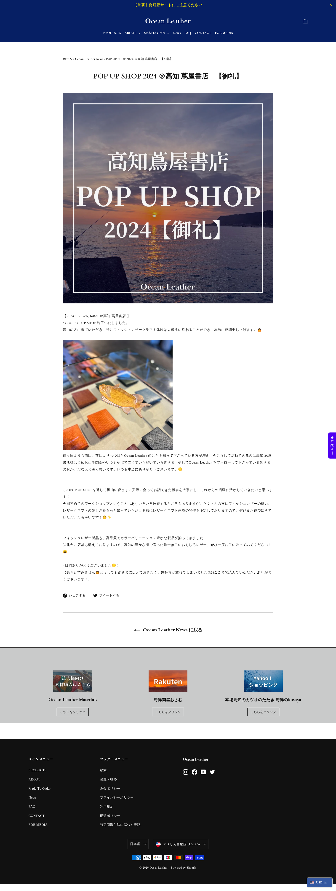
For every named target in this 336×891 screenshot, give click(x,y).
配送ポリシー (110, 816)
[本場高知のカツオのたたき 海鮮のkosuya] (263, 681)
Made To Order (155, 33)
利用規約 (107, 806)
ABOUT (131, 33)
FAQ (187, 33)
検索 (103, 770)
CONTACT (203, 33)
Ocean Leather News (89, 59)
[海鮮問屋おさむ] (168, 681)
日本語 (135, 844)
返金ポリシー (110, 788)
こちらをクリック (72, 712)
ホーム (67, 59)
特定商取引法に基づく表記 (120, 824)
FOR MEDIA (224, 33)
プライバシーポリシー (117, 797)
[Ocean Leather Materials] (72, 681)
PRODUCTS (112, 33)
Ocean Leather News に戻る (172, 630)
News (177, 33)
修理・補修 (108, 779)
